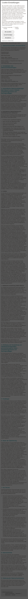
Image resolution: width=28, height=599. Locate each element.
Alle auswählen (8, 31)
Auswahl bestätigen (8, 34)
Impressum (4, 40)
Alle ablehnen (8, 37)
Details (5, 28)
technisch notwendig (7, 27)
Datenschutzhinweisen (7, 25)
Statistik (16, 27)
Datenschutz (10, 40)
